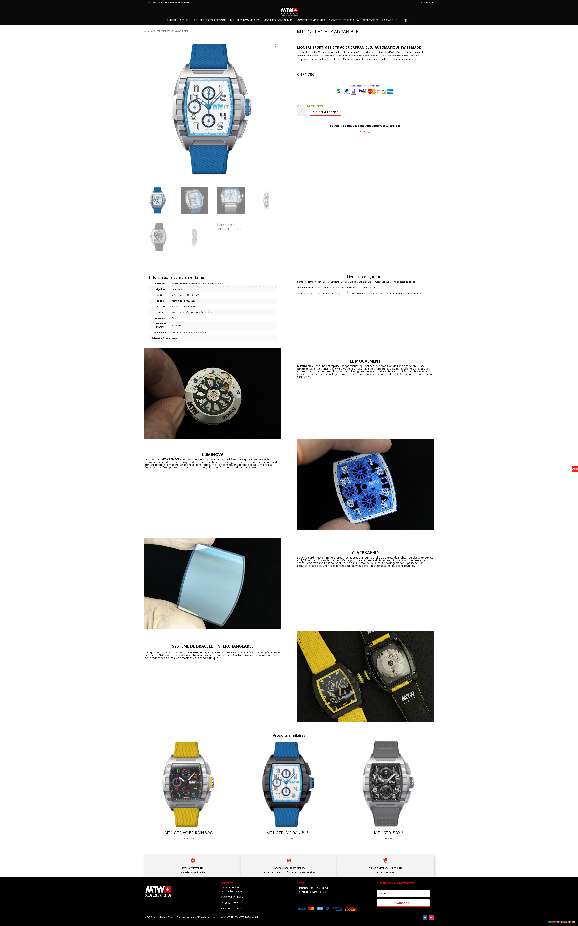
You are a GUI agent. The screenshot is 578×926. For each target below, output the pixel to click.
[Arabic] (550, 921)
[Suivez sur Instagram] (431, 917)
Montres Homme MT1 (244, 20)
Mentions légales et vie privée (313, 887)
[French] (407, 22)
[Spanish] (574, 921)
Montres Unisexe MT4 (344, 20)
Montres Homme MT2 (278, 20)
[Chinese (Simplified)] (554, 921)
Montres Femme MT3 (311, 20)
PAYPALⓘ (365, 131)
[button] (276, 46)
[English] (558, 921)
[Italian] (570, 921)
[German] (566, 921)
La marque (389, 20)
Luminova (237, 459)
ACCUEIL (185, 20)
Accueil (147, 31)
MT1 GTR (156, 31)
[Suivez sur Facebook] (425, 917)
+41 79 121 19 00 (229, 902)
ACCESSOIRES (370, 20)
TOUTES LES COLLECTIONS (210, 20)
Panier (171, 20)
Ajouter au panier (325, 112)
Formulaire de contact (231, 908)
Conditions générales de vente (314, 891)
